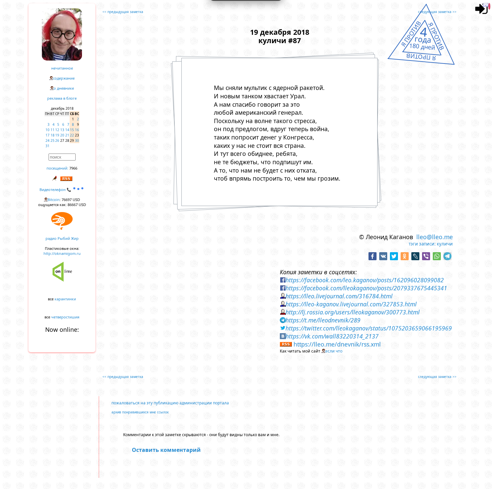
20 (62, 135)
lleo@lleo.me (434, 237)
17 (48, 135)
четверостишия (65, 316)
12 (57, 129)
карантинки (65, 298)
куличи (445, 244)
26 (57, 140)
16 (77, 129)
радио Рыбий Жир (62, 238)
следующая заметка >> (437, 11)
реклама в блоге (62, 98)
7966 (73, 168)
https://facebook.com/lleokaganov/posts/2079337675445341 (366, 288)
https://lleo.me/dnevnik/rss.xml (337, 344)
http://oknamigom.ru (62, 253)
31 (48, 145)
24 (48, 140)
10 (48, 129)
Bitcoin (54, 199)
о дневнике (64, 88)
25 (53, 140)
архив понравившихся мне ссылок (140, 412)
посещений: (57, 168)
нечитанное (62, 68)
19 (57, 135)
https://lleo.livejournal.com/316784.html (339, 296)
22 (72, 135)
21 (67, 135)
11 (53, 129)
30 (77, 140)
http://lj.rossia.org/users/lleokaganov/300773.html (352, 312)
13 (62, 129)
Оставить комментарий (166, 450)
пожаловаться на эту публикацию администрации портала (170, 403)
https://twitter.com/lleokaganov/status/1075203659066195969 (368, 328)
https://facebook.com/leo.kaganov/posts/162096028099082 (364, 280)
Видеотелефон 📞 (55, 189)
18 (53, 135)
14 (67, 129)
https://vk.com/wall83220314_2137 (332, 336)
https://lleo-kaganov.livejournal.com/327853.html (351, 304)
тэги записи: (422, 244)
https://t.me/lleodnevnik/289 (322, 320)
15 (72, 129)
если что (333, 351)
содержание (64, 78)
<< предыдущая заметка (122, 11)
